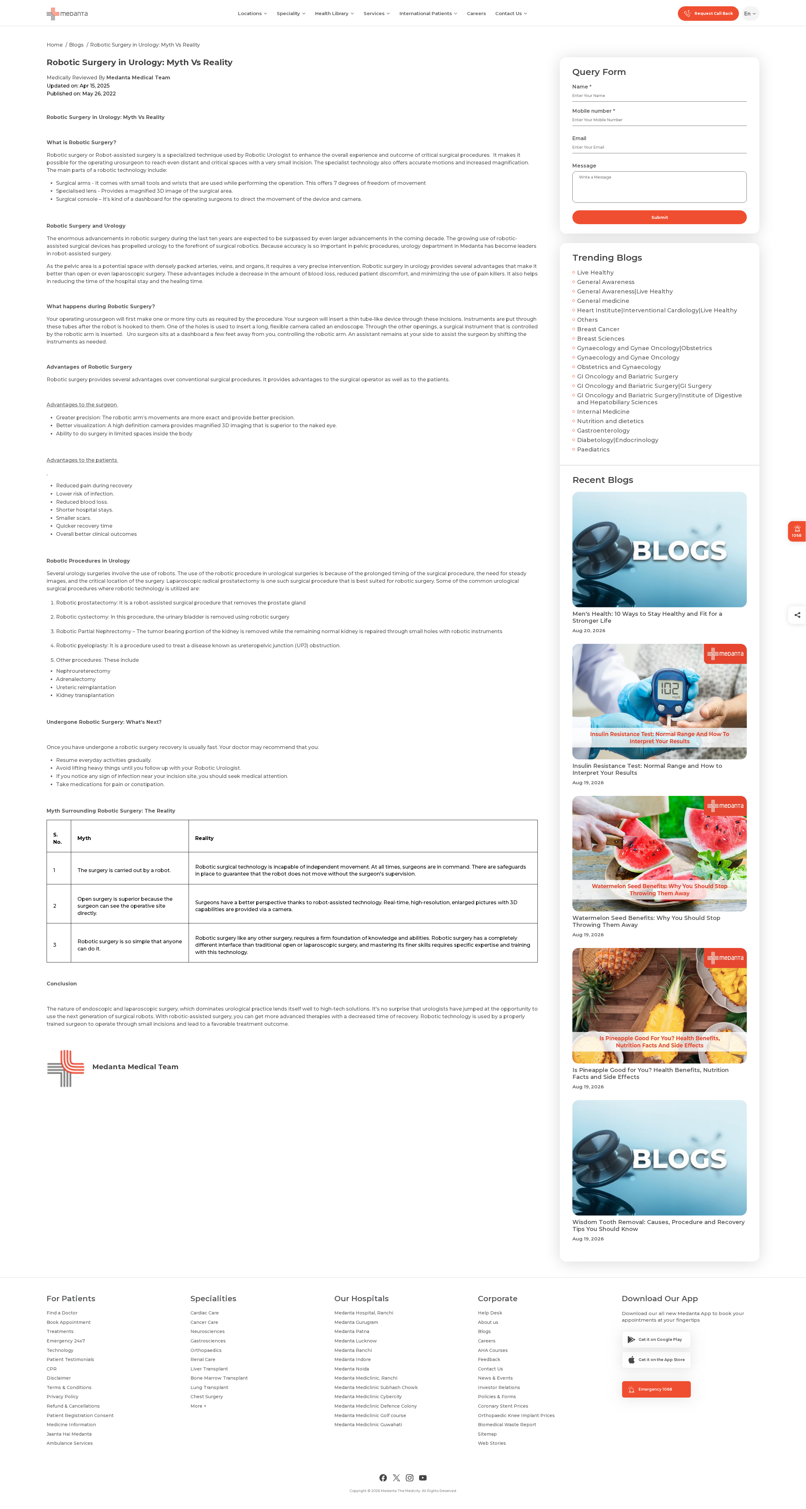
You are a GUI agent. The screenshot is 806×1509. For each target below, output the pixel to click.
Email (579, 138)
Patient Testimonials (70, 1359)
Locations (250, 13)
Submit (659, 217)
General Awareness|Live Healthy (625, 291)
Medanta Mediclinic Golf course (370, 1415)
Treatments (60, 1331)
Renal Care (202, 1359)
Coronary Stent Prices (503, 1406)
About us (488, 1322)
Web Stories (492, 1443)
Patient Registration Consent (80, 1415)
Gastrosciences (208, 1341)
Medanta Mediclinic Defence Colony (375, 1406)
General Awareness (605, 282)
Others (587, 319)
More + (198, 1406)
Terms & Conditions (69, 1387)
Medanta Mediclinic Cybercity (368, 1396)
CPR (52, 1369)
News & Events (495, 1378)
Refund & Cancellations (73, 1406)
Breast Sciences (600, 338)
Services (374, 13)
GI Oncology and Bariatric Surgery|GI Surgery (644, 386)
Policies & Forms (497, 1396)
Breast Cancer (598, 329)
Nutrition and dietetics (610, 421)
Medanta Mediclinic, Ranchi (365, 1378)
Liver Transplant (209, 1369)
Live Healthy (595, 272)
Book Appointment (69, 1322)
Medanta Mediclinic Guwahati (368, 1424)
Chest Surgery (206, 1396)
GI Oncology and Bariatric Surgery (627, 376)
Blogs (76, 45)
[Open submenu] (304, 13)
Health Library (332, 13)
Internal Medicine (603, 411)
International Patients (426, 13)
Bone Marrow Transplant (219, 1378)
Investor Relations (499, 1387)
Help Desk (490, 1313)
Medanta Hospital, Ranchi (363, 1313)
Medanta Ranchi (353, 1350)
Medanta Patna (351, 1331)
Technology (60, 1350)
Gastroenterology (603, 430)
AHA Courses (493, 1350)
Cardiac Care (204, 1313)
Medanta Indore (352, 1359)
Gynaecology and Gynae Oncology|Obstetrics (644, 348)
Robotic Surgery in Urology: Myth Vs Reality (145, 45)
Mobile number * (593, 111)
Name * (582, 87)
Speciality (288, 13)
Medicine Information (71, 1424)
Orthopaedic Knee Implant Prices (516, 1415)
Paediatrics (593, 449)
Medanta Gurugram (356, 1322)
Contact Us (508, 13)
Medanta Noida (351, 1369)
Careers (476, 13)
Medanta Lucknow (355, 1341)
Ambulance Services (70, 1443)
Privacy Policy (62, 1396)
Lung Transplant (209, 1387)
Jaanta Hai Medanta (69, 1434)
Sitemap (487, 1434)
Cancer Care (204, 1322)
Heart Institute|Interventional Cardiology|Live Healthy (657, 310)
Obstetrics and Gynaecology (619, 367)
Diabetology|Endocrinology (617, 440)
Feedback (489, 1359)
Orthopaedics (206, 1350)
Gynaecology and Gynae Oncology (628, 357)
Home (55, 45)
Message (584, 166)
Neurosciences (207, 1331)
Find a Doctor (62, 1313)
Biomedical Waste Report (507, 1424)
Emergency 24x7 (66, 1341)
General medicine (603, 301)
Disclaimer (59, 1378)
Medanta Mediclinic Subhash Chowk (376, 1387)
